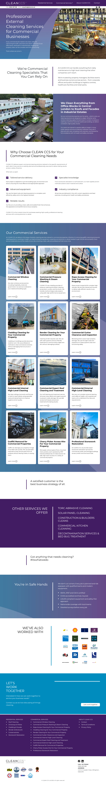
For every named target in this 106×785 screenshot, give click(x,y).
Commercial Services (64, 3)
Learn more (11, 296)
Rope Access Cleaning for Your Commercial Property (51, 727)
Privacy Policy (86, 727)
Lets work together (90, 704)
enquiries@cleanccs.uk (26, 7)
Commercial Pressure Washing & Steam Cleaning (50, 724)
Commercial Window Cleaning (44, 722)
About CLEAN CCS (83, 3)
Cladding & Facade (15, 727)
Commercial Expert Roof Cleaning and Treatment (50, 740)
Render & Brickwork (16, 730)
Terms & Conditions (88, 724)
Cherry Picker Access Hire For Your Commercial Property (53, 748)
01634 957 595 (11, 7)
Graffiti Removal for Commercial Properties (48, 745)
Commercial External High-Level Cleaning (48, 743)
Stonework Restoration (16, 735)
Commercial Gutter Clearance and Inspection (49, 735)
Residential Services (45, 3)
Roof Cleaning (13, 722)
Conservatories (14, 732)
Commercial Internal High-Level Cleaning (47, 737)
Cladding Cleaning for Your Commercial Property (50, 730)
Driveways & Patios (15, 724)
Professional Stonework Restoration (45, 750)
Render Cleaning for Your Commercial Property (49, 732)
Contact (97, 3)
